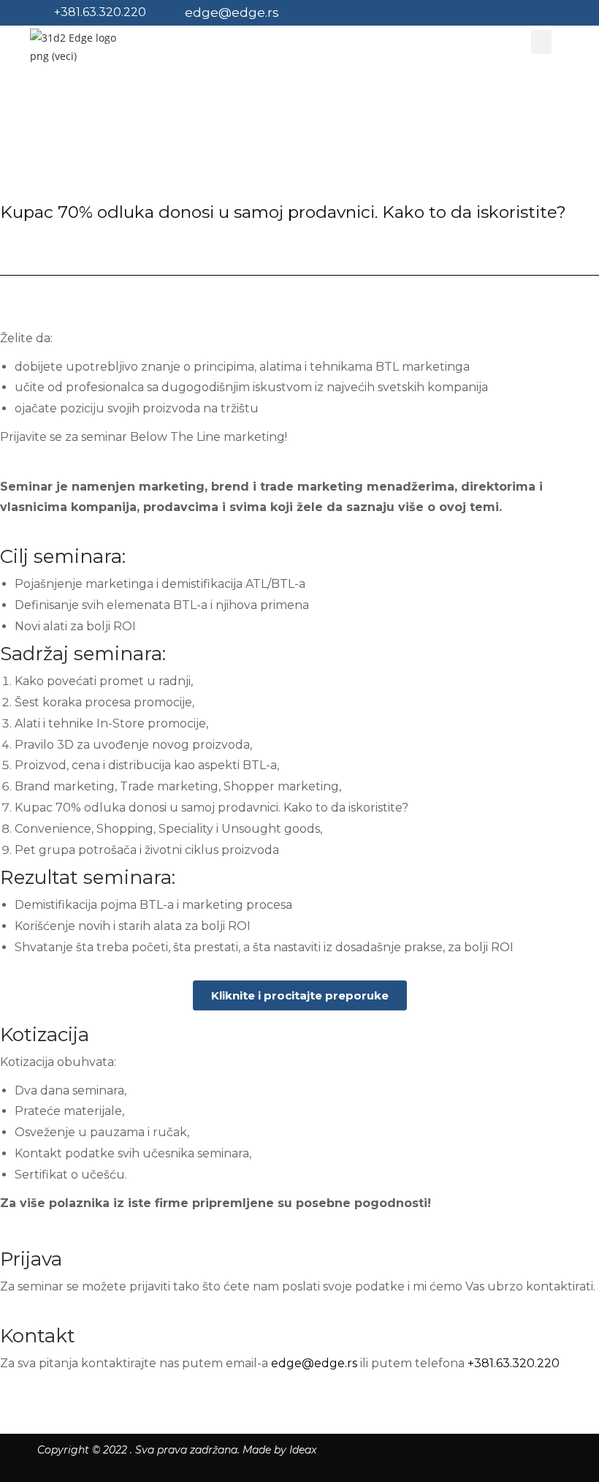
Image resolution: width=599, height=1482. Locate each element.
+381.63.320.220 (100, 12)
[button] (300, 995)
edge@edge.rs (232, 12)
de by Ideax (279, 1449)
